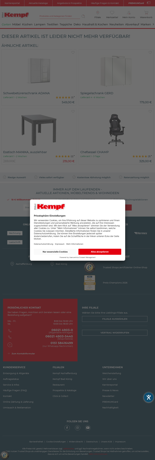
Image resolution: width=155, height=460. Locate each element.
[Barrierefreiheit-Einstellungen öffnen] (148, 397)
